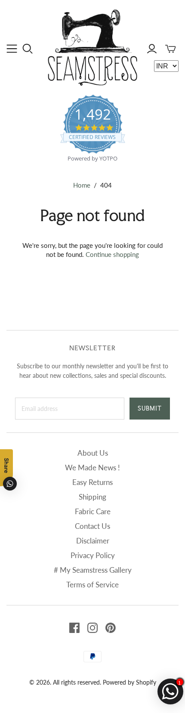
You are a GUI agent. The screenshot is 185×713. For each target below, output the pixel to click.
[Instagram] (92, 628)
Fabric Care (93, 511)
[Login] (151, 49)
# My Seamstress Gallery (93, 569)
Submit (150, 408)
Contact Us (92, 526)
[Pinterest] (110, 628)
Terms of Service (92, 584)
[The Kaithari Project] (92, 46)
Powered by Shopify (129, 682)
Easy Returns (92, 482)
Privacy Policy (93, 555)
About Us (92, 452)
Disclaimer (92, 540)
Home (81, 185)
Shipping (92, 496)
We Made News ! (92, 467)
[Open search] (27, 48)
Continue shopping (112, 254)
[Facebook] (74, 628)
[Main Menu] (11, 48)
